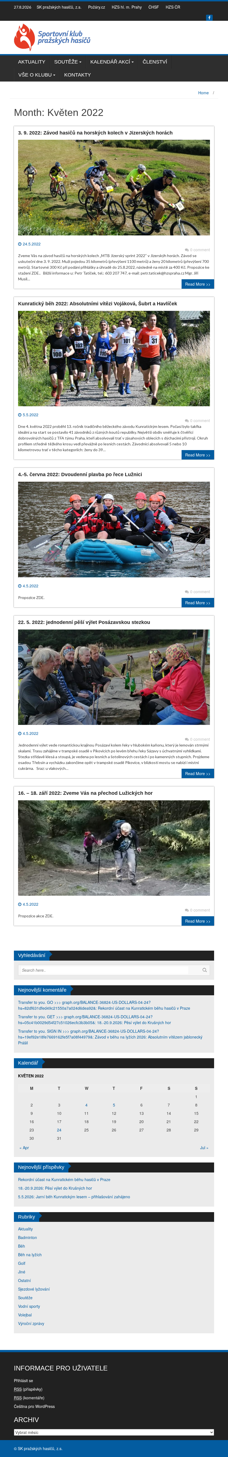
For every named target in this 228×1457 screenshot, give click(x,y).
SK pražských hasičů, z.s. (59, 7)
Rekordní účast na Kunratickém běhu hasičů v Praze (144, 1008)
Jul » (204, 1147)
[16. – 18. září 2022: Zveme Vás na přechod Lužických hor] (114, 850)
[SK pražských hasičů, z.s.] (52, 37)
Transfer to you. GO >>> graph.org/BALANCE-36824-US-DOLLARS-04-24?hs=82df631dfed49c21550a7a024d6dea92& (84, 1005)
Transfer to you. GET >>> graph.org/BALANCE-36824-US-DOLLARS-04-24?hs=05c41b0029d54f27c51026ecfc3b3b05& (85, 1019)
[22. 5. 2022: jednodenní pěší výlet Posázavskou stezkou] (114, 679)
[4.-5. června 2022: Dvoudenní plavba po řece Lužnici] (114, 531)
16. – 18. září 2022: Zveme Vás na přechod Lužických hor (85, 793)
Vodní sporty (29, 1306)
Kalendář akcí (110, 62)
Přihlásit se (23, 1380)
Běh (21, 1246)
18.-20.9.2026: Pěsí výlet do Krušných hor (134, 1022)
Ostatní (24, 1280)
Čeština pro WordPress (34, 1406)
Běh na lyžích (30, 1254)
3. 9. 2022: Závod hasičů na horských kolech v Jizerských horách (95, 133)
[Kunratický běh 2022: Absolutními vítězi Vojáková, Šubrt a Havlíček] (114, 361)
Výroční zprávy (31, 1323)
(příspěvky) (28, 1389)
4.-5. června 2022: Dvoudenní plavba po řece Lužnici (80, 474)
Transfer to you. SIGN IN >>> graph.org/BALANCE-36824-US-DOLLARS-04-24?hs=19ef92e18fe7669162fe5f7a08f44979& (88, 1034)
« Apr (24, 1147)
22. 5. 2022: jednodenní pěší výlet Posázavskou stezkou (84, 622)
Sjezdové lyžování (34, 1289)
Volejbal (25, 1315)
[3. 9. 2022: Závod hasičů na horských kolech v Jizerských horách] (114, 189)
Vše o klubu (35, 75)
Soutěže (66, 62)
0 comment (200, 249)
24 (59, 1130)
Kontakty (77, 75)
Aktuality (31, 62)
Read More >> (197, 284)
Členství (155, 62)
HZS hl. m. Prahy (127, 7)
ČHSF (153, 7)
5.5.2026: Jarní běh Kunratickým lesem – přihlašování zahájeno (74, 1196)
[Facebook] (209, 18)
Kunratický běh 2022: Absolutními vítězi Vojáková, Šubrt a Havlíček (97, 303)
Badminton (27, 1237)
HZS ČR (173, 7)
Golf (21, 1263)
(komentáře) (29, 1397)
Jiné (21, 1272)
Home (203, 92)
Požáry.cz (96, 7)
